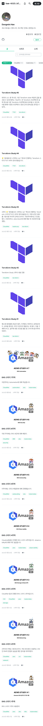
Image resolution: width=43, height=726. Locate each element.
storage (5, 603)
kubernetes (30, 63)
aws (14, 548)
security (5, 442)
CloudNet (18, 63)
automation (16, 387)
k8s (25, 711)
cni (20, 656)
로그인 (37, 4)
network (5, 660)
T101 (14, 112)
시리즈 (21, 49)
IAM (14, 439)
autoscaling (16, 494)
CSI (4, 599)
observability (33, 548)
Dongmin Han (8, 24)
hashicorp (16, 226)
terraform (22, 112)
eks (24, 387)
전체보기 (7, 63)
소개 (35, 49)
